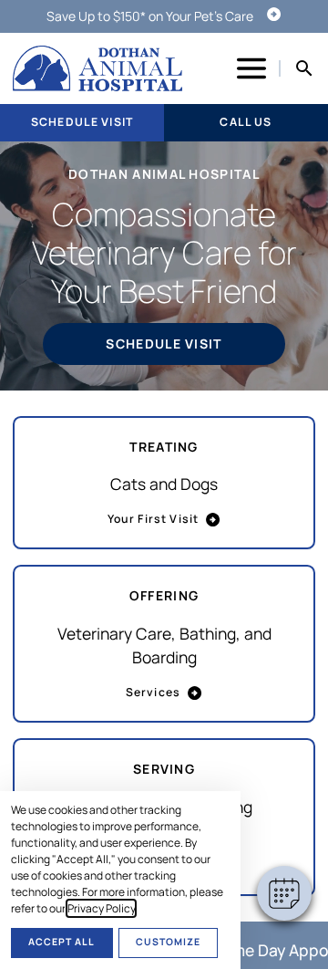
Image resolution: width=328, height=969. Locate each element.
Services (153, 692)
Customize (168, 941)
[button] (284, 893)
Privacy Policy (101, 908)
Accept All (61, 941)
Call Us (246, 122)
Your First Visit (153, 518)
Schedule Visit (82, 122)
